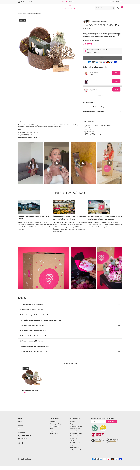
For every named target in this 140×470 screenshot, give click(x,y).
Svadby (72, 440)
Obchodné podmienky (55, 424)
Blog (71, 424)
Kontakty (72, 421)
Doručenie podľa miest (76, 433)
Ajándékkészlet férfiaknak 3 (30, 390)
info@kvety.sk (24, 438)
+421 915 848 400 (114, 1)
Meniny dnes (73, 438)
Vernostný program (75, 428)
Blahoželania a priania (76, 443)
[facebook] (22, 443)
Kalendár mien (74, 435)
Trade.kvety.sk (21, 432)
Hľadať (113, 8)
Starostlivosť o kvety (75, 431)
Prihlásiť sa (111, 422)
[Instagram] (19, 443)
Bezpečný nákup (54, 433)
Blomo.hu (20, 428)
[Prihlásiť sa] (118, 8)
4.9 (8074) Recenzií (72, 1)
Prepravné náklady (54, 426)
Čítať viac (112, 36)
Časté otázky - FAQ (75, 447)
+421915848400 (26, 436)
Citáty (71, 445)
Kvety (19, 13)
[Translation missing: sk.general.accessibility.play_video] (30, 163)
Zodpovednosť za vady (76, 426)
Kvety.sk (20, 421)
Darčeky (24, 13)
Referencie (52, 431)
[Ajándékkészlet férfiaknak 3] (32, 377)
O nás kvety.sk (53, 421)
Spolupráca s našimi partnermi (78, 450)
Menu (23, 8)
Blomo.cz (20, 425)
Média (51, 428)
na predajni (96, 40)
